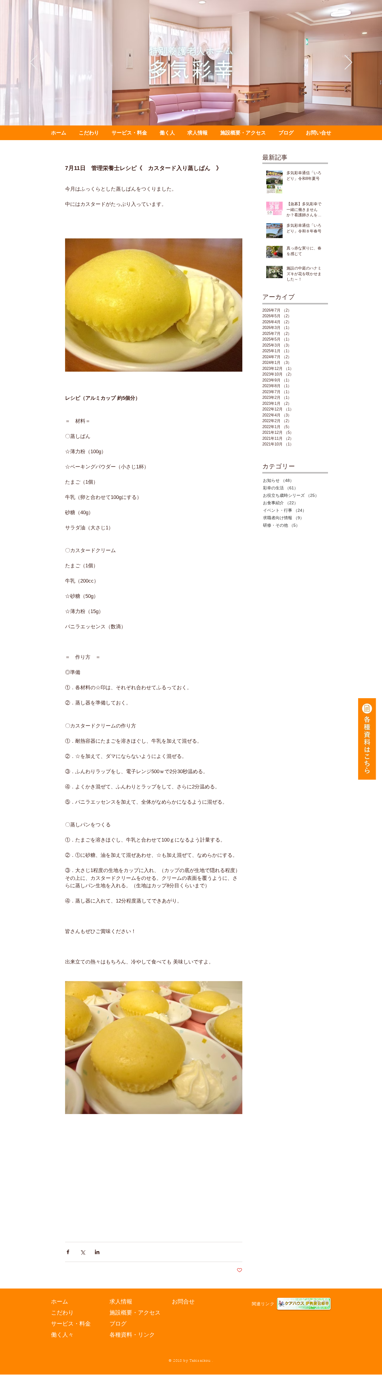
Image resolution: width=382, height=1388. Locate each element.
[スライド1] (183, 110)
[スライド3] (194, 110)
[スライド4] (199, 110)
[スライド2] (188, 110)
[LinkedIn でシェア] (97, 1252)
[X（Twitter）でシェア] (82, 1252)
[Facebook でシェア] (68, 1252)
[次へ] (348, 63)
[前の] (33, 63)
